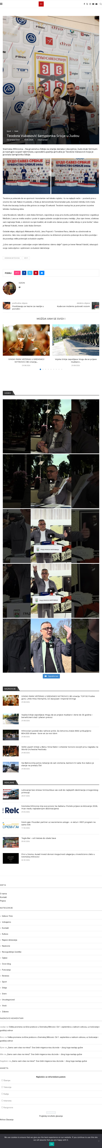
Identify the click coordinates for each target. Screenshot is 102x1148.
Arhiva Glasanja (6, 1119)
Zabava (5, 1011)
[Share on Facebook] (24, 273)
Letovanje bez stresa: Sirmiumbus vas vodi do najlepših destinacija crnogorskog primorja (59, 791)
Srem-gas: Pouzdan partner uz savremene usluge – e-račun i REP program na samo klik (58, 823)
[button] (6, 347)
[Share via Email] (41, 273)
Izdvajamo (6, 922)
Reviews (5, 976)
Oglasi (4, 958)
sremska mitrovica (12, 258)
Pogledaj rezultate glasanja (51, 1116)
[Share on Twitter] (29, 273)
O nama (3, 893)
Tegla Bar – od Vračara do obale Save (38, 838)
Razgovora (8, 1107)
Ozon (17, 140)
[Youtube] (93, 4)
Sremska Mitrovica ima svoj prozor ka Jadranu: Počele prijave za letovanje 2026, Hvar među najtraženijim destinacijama (59, 807)
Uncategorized (8, 999)
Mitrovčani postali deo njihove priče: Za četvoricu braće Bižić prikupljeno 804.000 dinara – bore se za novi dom (56, 732)
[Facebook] (84, 4)
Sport (4, 982)
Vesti (26, 258)
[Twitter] (87, 4)
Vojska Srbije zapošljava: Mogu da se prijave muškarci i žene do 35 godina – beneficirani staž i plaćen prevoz (57, 716)
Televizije (7, 1087)
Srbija (4, 988)
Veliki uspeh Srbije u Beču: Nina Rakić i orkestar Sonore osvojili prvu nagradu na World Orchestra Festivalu (59, 748)
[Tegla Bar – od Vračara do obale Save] (11, 842)
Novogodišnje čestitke (11, 952)
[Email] (96, 4)
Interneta (7, 1101)
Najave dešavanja (9, 940)
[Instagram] (90, 4)
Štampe (7, 1080)
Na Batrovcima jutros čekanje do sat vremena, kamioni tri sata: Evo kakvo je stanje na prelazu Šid (57, 764)
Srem (4, 994)
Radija (6, 1094)
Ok (51, 1144)
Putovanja (6, 970)
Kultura (5, 934)
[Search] (100, 4)
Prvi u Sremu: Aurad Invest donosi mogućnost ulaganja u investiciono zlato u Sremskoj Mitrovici (58, 855)
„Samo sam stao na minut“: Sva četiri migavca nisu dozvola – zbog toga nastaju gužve (45, 1047)
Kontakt (3, 897)
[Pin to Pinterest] (35, 273)
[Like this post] (18, 273)
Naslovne (6, 946)
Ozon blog (6, 964)
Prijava (3, 901)
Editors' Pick (7, 916)
